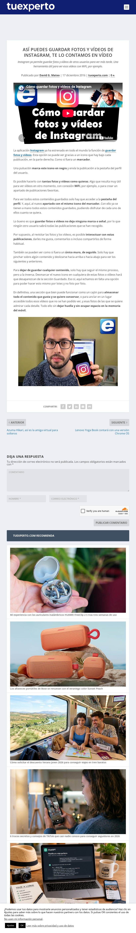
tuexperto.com (98, 75)
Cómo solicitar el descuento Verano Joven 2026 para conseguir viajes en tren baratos (58, 762)
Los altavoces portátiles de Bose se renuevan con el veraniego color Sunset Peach (56, 688)
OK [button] (22, 925)
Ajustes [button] (10, 925)
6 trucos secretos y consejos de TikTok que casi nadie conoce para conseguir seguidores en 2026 (65, 836)
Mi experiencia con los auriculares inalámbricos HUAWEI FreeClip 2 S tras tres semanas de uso (63, 614)
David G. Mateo (49, 75)
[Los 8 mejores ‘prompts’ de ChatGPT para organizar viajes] (68, 876)
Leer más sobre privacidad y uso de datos (50, 925)
